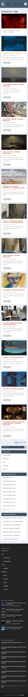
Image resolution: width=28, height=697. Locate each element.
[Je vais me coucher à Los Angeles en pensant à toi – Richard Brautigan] (14, 412)
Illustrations (6, 557)
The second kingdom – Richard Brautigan (13, 119)
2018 (4, 505)
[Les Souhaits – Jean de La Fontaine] (3, 628)
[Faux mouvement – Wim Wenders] (3, 616)
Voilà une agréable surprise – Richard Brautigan (13, 323)
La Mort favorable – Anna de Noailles (15, 609)
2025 (4, 481)
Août (20, 642)
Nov (2, 648)
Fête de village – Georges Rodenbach (12, 525)
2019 (4, 502)
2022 (4, 491)
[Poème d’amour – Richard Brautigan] (14, 245)
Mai (14, 642)
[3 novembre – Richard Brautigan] (14, 280)
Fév (7, 642)
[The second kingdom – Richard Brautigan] (14, 109)
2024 (4, 484)
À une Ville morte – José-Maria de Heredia (13, 521)
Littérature (15, 55)
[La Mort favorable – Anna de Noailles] (3, 610)
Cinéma (5, 469)
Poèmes (15, 88)
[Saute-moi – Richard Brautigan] (14, 379)
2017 (4, 509)
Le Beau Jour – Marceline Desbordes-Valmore (15, 621)
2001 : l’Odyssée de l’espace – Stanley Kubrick (12, 31)
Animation (6, 568)
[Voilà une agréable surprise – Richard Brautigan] (14, 313)
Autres (5, 575)
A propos (22, 695)
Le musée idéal (6, 455)
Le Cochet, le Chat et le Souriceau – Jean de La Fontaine (15, 603)
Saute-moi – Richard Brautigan (13, 389)
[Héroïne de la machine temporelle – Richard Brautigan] (14, 176)
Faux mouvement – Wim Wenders (14, 615)
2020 (4, 498)
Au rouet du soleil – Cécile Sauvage (11, 535)
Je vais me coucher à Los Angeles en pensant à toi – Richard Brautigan (14, 423)
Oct (25, 647)
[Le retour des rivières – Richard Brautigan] (14, 74)
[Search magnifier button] (25, 447)
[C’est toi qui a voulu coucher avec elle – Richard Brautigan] (14, 211)
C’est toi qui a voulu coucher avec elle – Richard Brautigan (13, 221)
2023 (4, 488)
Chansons (11, 55)
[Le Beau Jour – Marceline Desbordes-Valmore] (3, 622)
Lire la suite (7, 62)
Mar (9, 642)
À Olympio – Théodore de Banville (11, 528)
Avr (11, 642)
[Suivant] (25, 442)
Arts (4, 462)
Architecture (6, 458)
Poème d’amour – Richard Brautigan (11, 256)
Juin (16, 642)
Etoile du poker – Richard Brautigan (11, 152)
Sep (23, 647)
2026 (4, 477)
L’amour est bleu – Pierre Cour (13, 53)
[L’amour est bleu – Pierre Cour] (14, 43)
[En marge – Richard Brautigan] (14, 347)
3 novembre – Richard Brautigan (14, 290)
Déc (5, 648)
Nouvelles (6, 586)
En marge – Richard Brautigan (13, 357)
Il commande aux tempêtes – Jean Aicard (13, 518)
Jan (5, 642)
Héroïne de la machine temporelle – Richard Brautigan (14, 187)
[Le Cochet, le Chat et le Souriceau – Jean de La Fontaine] (3, 604)
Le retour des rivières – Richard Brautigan (13, 85)
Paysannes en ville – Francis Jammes (11, 532)
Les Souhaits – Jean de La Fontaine (14, 627)
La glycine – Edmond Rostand (10, 539)
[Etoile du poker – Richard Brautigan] (14, 142)
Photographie (7, 561)
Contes (5, 582)
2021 (4, 495)
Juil (18, 642)
